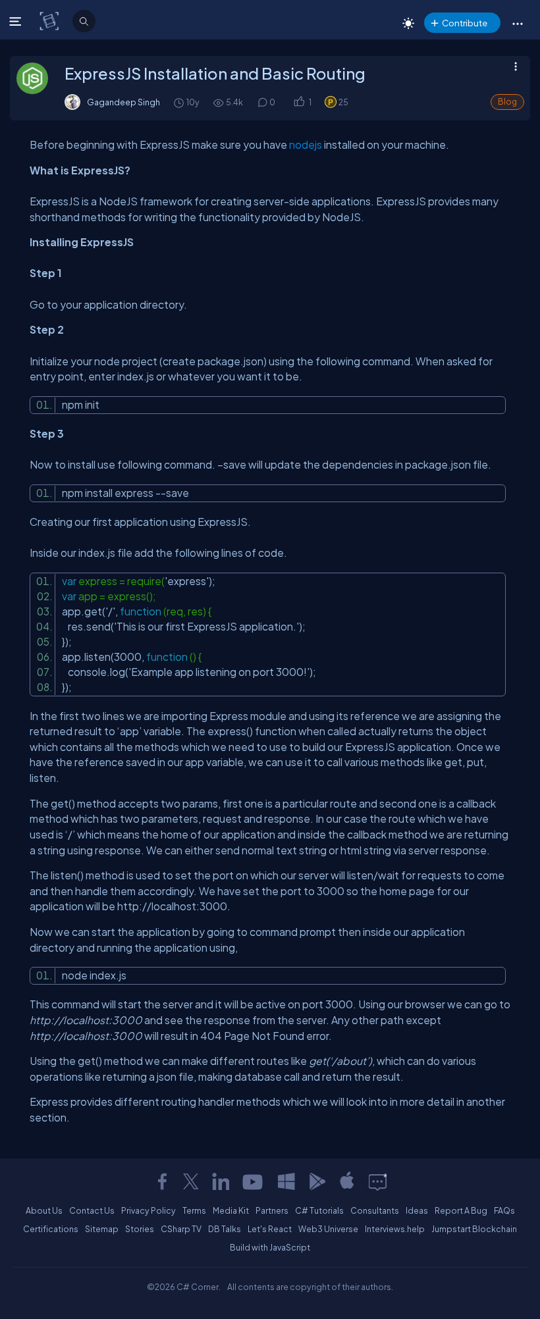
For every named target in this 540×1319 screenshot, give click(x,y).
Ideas (417, 1210)
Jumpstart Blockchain (474, 1229)
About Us (44, 1210)
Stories (139, 1229)
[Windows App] (286, 1181)
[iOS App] (347, 1181)
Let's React (270, 1229)
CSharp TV (181, 1229)
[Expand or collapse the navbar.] (16, 21)
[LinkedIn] (220, 1181)
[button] (517, 23)
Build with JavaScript (270, 1247)
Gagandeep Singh (123, 102)
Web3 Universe (328, 1229)
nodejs (305, 144)
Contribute (464, 22)
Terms (194, 1210)
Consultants (374, 1210)
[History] (178, 102)
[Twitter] (191, 1181)
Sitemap (102, 1229)
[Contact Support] (378, 1181)
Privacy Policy (148, 1210)
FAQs (504, 1210)
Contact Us (92, 1210)
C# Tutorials (319, 1210)
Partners (272, 1210)
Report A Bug (461, 1210)
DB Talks (224, 1229)
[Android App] (316, 1181)
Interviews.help (395, 1229)
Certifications (50, 1229)
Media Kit (231, 1210)
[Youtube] (253, 1181)
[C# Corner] (50, 20)
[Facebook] (162, 1181)
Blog (507, 102)
